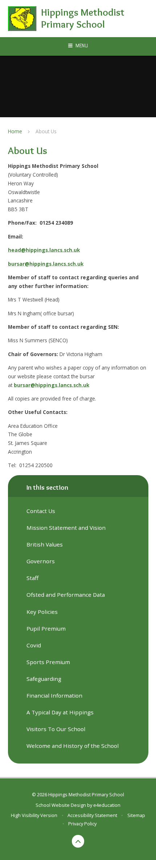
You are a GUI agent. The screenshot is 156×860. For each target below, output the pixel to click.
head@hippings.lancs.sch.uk (44, 249)
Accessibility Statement (92, 815)
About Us (46, 131)
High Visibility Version (34, 815)
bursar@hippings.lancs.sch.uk (45, 263)
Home (15, 131)
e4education (106, 805)
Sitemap (136, 815)
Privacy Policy (82, 823)
